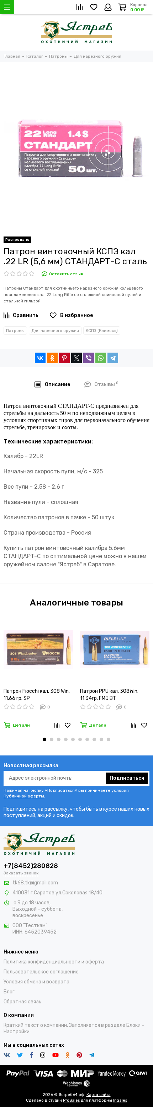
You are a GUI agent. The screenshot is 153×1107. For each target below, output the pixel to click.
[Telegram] (112, 358)
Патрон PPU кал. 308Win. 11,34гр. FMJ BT (109, 694)
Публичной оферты (24, 796)
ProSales (71, 1100)
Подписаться (127, 778)
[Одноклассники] (52, 358)
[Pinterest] (64, 358)
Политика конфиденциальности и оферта (54, 962)
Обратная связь (22, 1002)
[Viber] (88, 358)
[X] (76, 358)
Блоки (133, 1025)
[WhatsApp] (100, 358)
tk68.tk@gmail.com (35, 883)
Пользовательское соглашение (41, 972)
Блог (9, 992)
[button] (44, 739)
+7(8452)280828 (31, 866)
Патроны (15, 330)
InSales (120, 1100)
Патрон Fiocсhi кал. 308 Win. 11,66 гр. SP (37, 694)
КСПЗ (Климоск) (102, 330)
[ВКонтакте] (40, 358)
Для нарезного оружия (55, 330)
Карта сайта (98, 1094)
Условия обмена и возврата (36, 982)
